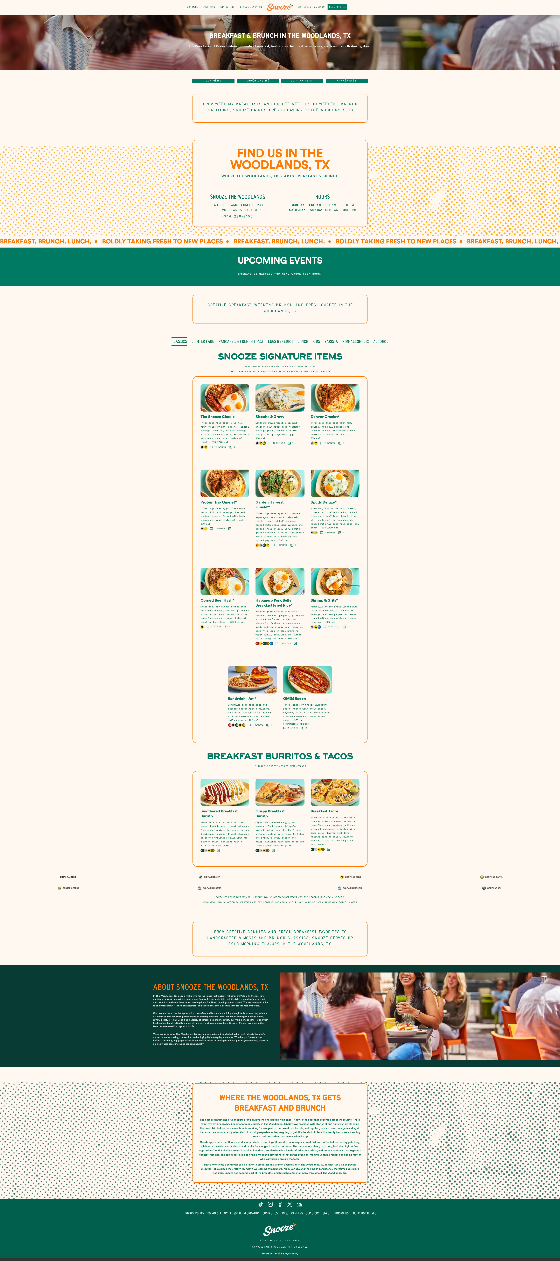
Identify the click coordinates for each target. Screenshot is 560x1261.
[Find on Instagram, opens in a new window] (270, 1205)
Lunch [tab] (303, 341)
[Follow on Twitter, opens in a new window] (289, 1205)
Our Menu (192, 7)
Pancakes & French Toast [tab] (241, 341)
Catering (319, 7)
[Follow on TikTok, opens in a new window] (260, 1205)
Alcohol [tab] (381, 341)
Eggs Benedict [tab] (280, 341)
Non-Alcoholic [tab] (355, 341)
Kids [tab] (316, 341)
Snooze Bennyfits (251, 7)
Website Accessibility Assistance (280, 1240)
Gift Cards (304, 7)
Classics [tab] (179, 341)
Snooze (280, 1229)
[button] (225, 420)
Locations (209, 7)
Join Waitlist (227, 7)
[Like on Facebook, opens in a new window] (280, 1205)
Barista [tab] (331, 341)
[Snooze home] (280, 7)
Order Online (337, 7)
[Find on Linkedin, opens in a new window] (299, 1205)
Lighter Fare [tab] (202, 341)
